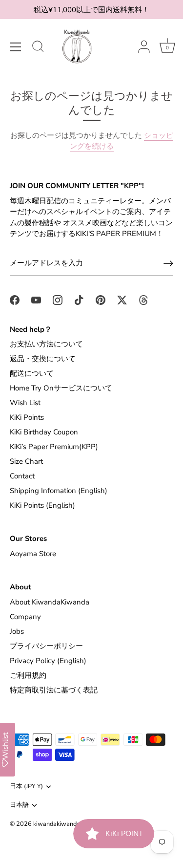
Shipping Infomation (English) (58, 491)
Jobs (17, 631)
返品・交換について (43, 359)
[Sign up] (168, 263)
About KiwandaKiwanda (49, 602)
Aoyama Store (33, 554)
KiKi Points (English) (42, 505)
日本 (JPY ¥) (26, 787)
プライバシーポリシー (46, 646)
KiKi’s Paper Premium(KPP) (54, 447)
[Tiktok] (79, 299)
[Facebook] (15, 299)
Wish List (25, 403)
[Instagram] (57, 299)
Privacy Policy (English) (48, 661)
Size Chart (26, 461)
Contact (22, 476)
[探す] (38, 48)
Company (25, 617)
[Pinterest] (100, 299)
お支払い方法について (46, 344)
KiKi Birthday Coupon (44, 432)
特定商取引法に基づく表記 (54, 690)
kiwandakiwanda (56, 824)
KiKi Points (27, 417)
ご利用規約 (28, 675)
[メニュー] (15, 47)
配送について (32, 373)
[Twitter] (122, 299)
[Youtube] (36, 299)
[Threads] (143, 299)
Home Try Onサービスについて (61, 388)
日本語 (19, 805)
